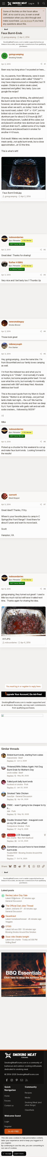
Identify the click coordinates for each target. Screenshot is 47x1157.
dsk (8, 811)
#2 (45, 250)
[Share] (41, 64)
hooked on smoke (15, 784)
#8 (45, 589)
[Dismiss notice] (43, 11)
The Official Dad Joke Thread (19, 905)
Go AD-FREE (13, 1131)
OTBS (8, 926)
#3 (45, 275)
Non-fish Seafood (25, 838)
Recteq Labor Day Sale (16, 895)
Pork (26, 784)
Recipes (28, 1093)
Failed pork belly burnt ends (20, 781)
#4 (45, 331)
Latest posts (7, 890)
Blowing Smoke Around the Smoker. (20, 932)
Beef (21, 758)
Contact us (9, 1105)
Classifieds (29, 1110)
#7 (45, 504)
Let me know (26, 20)
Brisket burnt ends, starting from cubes (25, 755)
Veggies (9, 922)
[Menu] (4, 3)
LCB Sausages (23, 835)
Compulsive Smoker (15, 826)
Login (6, 1121)
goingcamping (10, 37)
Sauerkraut (10, 916)
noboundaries (11, 642)
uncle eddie (12, 773)
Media (27, 1097)
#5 (45, 354)
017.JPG (6, 639)
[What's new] (38, 3)
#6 (45, 442)
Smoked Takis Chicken (17, 793)
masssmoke (12, 758)
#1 (45, 64)
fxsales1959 (12, 853)
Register (8, 1126)
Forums (7, 1101)
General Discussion (24, 796)
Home (7, 1096)
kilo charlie (11, 838)
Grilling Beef (10, 942)
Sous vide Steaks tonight (17, 936)
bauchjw (10, 796)
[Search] (43, 3)
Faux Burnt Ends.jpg (11, 192)
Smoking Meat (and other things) (33, 1103)
